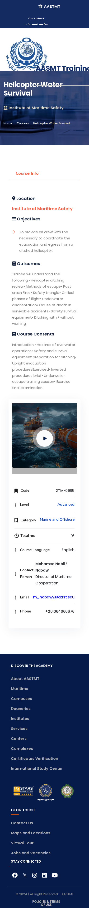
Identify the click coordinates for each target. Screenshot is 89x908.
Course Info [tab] (27, 173)
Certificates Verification (34, 758)
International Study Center (37, 768)
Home (8, 123)
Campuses (21, 698)
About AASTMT (25, 678)
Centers (19, 738)
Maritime (19, 688)
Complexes (22, 748)
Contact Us (22, 823)
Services (19, 728)
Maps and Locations (30, 833)
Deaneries (21, 708)
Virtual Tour (22, 843)
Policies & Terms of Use (46, 903)
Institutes (20, 718)
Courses (23, 123)
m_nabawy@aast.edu (54, 597)
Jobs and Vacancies (31, 853)
